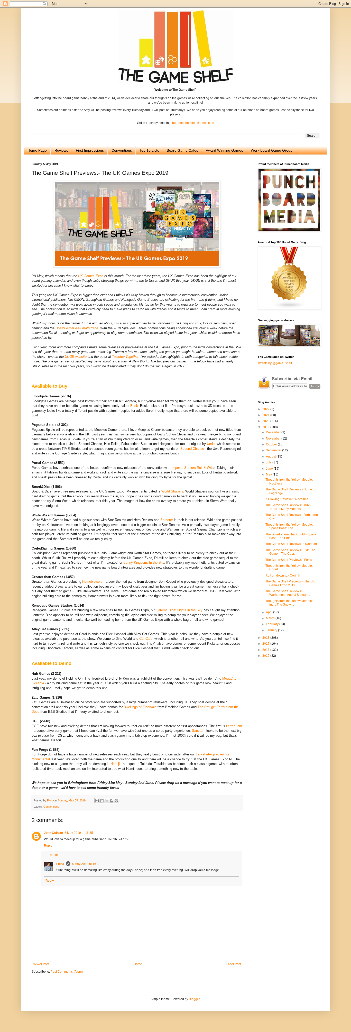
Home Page (37, 150)
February (272, 624)
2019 (266, 427)
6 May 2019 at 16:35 (78, 833)
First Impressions (90, 150)
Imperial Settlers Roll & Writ (192, 468)
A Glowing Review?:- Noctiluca (286, 499)
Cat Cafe (145, 639)
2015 (266, 655)
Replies (54, 855)
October (272, 444)
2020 (266, 421)
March (270, 618)
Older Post (233, 964)
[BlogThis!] (101, 800)
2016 (266, 650)
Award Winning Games (224, 150)
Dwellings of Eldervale (140, 707)
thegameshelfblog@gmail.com (192, 123)
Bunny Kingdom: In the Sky (143, 562)
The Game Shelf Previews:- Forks (288, 560)
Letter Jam (234, 726)
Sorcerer (166, 520)
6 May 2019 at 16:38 (86, 864)
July (269, 462)
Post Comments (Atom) (67, 971)
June (270, 468)
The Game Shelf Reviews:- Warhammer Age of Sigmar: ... (288, 593)
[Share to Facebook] (111, 800)
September (274, 450)
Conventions (122, 150)
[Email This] (96, 800)
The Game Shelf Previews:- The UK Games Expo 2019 (290, 583)
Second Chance (192, 449)
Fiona (60, 864)
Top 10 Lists (149, 150)
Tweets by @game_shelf (275, 363)
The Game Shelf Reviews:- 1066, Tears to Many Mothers (288, 506)
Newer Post (41, 964)
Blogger (194, 999)
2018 (266, 638)
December (273, 432)
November (273, 438)
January (272, 630)
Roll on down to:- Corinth (282, 575)
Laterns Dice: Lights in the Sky (179, 610)
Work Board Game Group (271, 150)
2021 (266, 415)
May (269, 474)
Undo (211, 444)
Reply (48, 845)
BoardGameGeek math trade (77, 328)
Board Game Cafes (182, 150)
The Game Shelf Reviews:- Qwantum (291, 544)
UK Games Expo (90, 276)
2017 (266, 643)
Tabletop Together (125, 357)
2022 (266, 409)
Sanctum (198, 731)
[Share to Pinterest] (116, 800)
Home (138, 964)
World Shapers (172, 491)
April (269, 612)
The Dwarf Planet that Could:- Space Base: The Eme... (290, 536)
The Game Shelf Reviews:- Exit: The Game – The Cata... (290, 551)
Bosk (134, 406)
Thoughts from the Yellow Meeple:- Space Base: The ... (289, 526)
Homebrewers (92, 581)
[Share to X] (106, 800)
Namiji (115, 764)
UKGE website (76, 357)
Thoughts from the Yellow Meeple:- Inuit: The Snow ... (289, 602)
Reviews (61, 150)
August (271, 456)
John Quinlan (53, 833)
